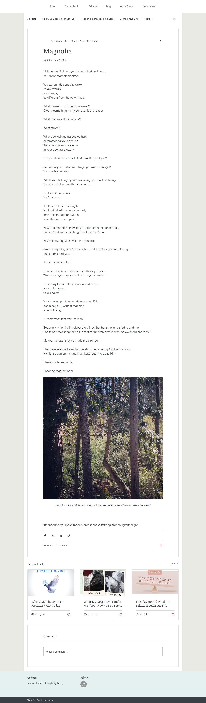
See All (175, 563)
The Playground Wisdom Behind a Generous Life (152, 603)
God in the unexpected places (97, 18)
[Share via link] (68, 535)
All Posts (31, 18)
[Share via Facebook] (45, 535)
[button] (174, 19)
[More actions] (161, 41)
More (147, 18)
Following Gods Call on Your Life (59, 18)
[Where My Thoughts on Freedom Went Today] (51, 583)
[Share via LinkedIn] (60, 535)
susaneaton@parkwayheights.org (45, 683)
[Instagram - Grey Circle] (83, 684)
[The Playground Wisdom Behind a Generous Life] (155, 583)
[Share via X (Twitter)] (52, 535)
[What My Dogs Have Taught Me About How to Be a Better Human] (103, 583)
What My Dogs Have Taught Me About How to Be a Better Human (103, 603)
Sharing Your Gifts (129, 18)
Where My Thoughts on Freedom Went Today (47, 603)
